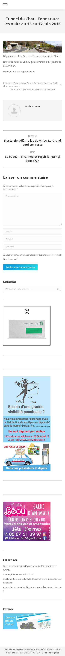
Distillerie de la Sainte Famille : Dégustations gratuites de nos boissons (32, 580)
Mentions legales (50, 652)
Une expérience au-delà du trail (18, 574)
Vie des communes (11, 86)
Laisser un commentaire (44, 89)
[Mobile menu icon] (5, 5)
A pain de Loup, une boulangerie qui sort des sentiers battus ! (32, 589)
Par (14, 89)
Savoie (30, 83)
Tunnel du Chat (50, 83)
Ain (25, 83)
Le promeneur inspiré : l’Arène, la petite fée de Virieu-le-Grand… (29, 568)
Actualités (18, 83)
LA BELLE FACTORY (32, 652)
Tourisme (38, 83)
